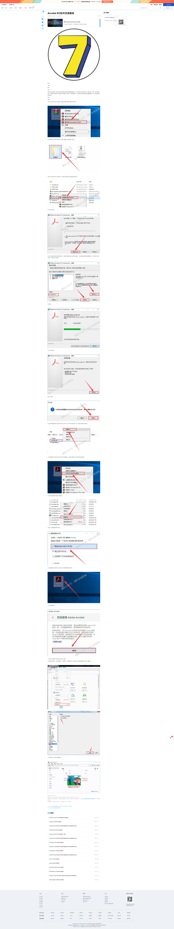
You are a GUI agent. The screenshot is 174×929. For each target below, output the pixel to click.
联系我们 (106, 900)
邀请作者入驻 (63, 898)
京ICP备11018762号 (97, 926)
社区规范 (106, 896)
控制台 (160, 4)
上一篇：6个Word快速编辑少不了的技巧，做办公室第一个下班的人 (60, 806)
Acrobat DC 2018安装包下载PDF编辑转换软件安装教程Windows (63, 838)
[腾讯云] (4, 4)
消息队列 (81, 912)
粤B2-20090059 (90, 925)
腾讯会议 (62, 915)
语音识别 (128, 915)
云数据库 (100, 912)
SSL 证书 (119, 915)
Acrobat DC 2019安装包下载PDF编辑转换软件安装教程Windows (63, 825)
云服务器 (62, 912)
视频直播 (128, 912)
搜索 (160, 8)
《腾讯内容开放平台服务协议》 (89, 798)
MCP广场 (31, 7)
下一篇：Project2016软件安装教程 (54, 807)
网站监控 (119, 918)
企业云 (71, 915)
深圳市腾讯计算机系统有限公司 (74, 925)
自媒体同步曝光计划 (65, 896)
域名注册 (52, 912)
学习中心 (41, 903)
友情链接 (106, 901)
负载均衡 (62, 918)
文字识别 (81, 918)
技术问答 (41, 898)
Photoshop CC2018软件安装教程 (56, 842)
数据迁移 (128, 918)
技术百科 (41, 905)
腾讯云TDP (85, 901)
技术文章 (41, 896)
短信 (71, 918)
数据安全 (52, 918)
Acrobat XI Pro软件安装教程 (55, 821)
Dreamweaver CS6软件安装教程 (56, 850)
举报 (99, 15)
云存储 (118, 912)
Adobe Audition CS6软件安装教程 (56, 879)
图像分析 (100, 915)
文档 (151, 4)
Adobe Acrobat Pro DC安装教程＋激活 (57, 834)
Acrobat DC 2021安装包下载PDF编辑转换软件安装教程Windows (63, 855)
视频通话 (90, 915)
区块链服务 (72, 912)
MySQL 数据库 (110, 915)
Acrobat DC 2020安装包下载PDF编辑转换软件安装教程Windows (63, 846)
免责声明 (106, 898)
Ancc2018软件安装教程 (54, 863)
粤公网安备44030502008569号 (100, 925)
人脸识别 (52, 915)
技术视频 (41, 901)
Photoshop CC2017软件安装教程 (56, 867)
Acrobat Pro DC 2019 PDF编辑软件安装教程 (58, 817)
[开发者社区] (11, 4)
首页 (2, 7)
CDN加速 (81, 915)
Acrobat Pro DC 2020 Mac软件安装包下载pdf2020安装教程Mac (62, 875)
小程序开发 (110, 918)
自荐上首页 (63, 900)
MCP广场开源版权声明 (109, 903)
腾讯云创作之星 (86, 900)
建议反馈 (156, 4)
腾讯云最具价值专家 (86, 896)
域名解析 (109, 912)
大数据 (99, 918)
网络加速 (90, 912)
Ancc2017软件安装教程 (54, 859)
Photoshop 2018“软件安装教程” (56, 830)
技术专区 (41, 907)
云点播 (90, 918)
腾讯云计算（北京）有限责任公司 (79, 926)
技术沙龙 (41, 900)
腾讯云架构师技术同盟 (87, 898)
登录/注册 (169, 4)
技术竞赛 (62, 901)
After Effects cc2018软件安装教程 (56, 871)
